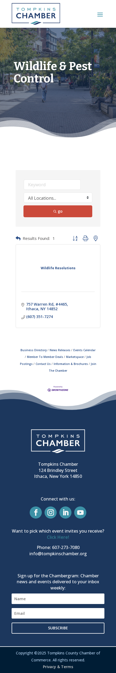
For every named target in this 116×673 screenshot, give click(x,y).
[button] (100, 14)
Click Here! (58, 537)
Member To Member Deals (45, 357)
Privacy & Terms (58, 666)
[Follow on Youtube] (80, 512)
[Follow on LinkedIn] (65, 512)
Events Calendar (84, 350)
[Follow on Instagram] (51, 512)
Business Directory (34, 350)
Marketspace (75, 357)
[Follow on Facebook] (36, 512)
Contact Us (43, 364)
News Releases (60, 350)
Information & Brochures (71, 364)
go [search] (60, 211)
